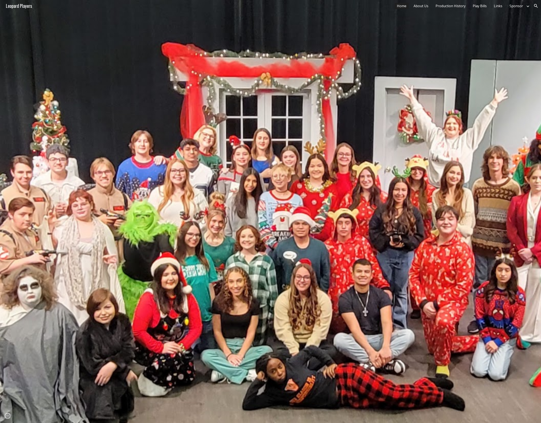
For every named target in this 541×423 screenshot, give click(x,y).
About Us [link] (421, 6)
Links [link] (498, 6)
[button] (536, 6)
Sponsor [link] (516, 6)
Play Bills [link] (480, 6)
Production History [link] (451, 6)
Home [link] (401, 6)
